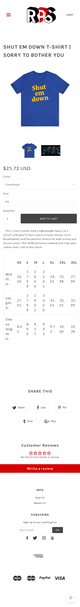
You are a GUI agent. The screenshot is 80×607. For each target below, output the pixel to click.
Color (7, 176)
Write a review (40, 468)
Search (40, 497)
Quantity (9, 210)
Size (6, 193)
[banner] (41, 15)
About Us (40, 503)
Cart (70, 14)
